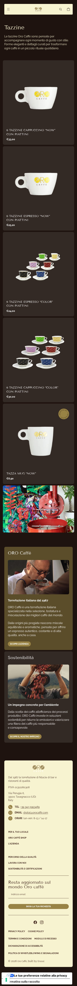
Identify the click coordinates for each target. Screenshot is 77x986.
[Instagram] (42, 922)
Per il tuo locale (18, 832)
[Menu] (8, 9)
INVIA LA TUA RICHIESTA (38, 906)
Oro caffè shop (17, 838)
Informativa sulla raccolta (22, 981)
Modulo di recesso (45, 938)
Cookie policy (36, 931)
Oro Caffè (22, 961)
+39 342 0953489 (30, 806)
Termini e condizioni (20, 938)
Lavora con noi (17, 863)
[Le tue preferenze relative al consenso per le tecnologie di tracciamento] (6, 979)
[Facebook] (35, 922)
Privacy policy (16, 931)
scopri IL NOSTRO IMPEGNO (24, 736)
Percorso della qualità (22, 857)
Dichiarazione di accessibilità (25, 946)
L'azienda (13, 843)
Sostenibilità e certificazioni (25, 869)
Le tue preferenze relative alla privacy (40, 975)
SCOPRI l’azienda (19, 644)
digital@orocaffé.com (35, 812)
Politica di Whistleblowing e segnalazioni (33, 953)
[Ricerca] (60, 9)
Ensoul (41, 961)
